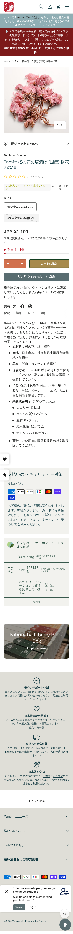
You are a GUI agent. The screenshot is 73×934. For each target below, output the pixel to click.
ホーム (7, 61)
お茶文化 (58, 776)
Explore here (36, 648)
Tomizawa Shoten (15, 155)
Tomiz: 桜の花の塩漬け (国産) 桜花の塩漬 (36, 61)
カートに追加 (49, 263)
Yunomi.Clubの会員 (28, 17)
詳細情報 (36, 602)
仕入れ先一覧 (36, 727)
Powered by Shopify (35, 921)
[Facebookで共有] (22, 306)
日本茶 (46, 776)
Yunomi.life (18, 921)
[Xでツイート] (14, 306)
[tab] (7, 313)
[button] (58, 6)
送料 (51, 238)
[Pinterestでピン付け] (30, 306)
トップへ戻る (36, 800)
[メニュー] (66, 6)
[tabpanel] (36, 391)
